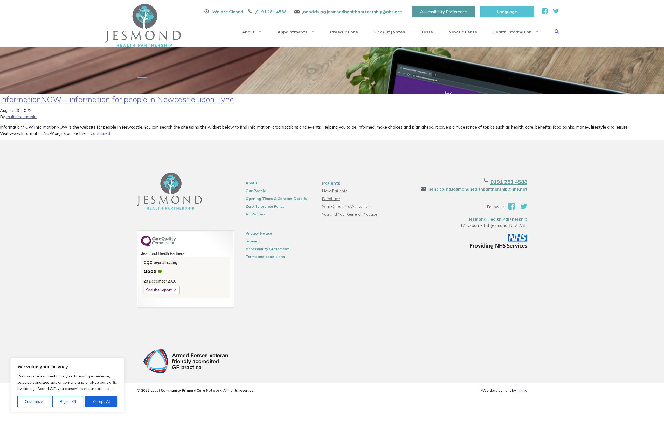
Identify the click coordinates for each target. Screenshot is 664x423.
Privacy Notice (259, 233)
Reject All (68, 401)
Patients (331, 183)
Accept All (101, 401)
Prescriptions (344, 31)
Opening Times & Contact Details (276, 198)
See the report (159, 290)
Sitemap (253, 241)
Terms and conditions (265, 256)
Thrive (522, 390)
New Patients (462, 31)
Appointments (292, 31)
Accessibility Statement (267, 248)
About (248, 31)
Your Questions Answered (346, 206)
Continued (100, 133)
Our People (256, 190)
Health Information (512, 31)
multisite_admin (21, 116)
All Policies (255, 214)
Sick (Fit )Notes (389, 31)
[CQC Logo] (158, 245)
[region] (67, 385)
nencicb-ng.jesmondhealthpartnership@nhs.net (477, 189)
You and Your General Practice (349, 214)
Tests (427, 31)
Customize (34, 401)
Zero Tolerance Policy (265, 206)
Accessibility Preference (443, 11)
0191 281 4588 (508, 182)
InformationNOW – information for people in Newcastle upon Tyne (117, 99)
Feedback (331, 198)
